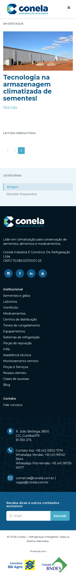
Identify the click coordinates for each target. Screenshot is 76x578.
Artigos (12, 187)
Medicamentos (14, 313)
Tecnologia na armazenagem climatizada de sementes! (27, 87)
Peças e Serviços (15, 367)
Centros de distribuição (20, 319)
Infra (6, 349)
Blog (6, 385)
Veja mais (10, 107)
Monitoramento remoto (20, 361)
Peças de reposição (17, 343)
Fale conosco (13, 405)
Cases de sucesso (16, 379)
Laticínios (10, 302)
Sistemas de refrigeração (21, 337)
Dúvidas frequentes (21, 194)
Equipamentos (14, 331)
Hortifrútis (10, 307)
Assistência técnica (17, 355)
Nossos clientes (14, 373)
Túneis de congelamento (21, 325)
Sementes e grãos (16, 296)
